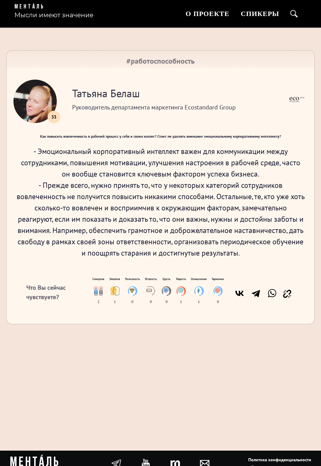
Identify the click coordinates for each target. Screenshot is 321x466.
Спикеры (260, 14)
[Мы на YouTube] (145, 463)
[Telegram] (255, 293)
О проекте (207, 14)
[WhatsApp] (272, 293)
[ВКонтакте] (239, 293)
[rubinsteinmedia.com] (175, 463)
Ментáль (29, 7)
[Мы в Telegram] (116, 463)
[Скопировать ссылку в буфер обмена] (287, 293)
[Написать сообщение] (204, 463)
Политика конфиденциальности (279, 460)
